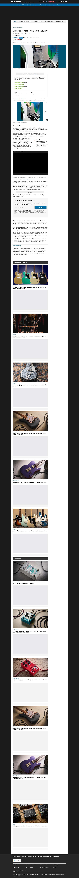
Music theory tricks (49, 21)
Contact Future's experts (31, 865)
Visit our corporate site (54, 856)
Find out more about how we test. (40, 100)
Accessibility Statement (44, 867)
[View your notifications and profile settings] (61, 2)
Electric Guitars (19, 27)
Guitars (23, 4)
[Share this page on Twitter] (15, 39)
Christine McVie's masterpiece (24, 21)
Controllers (29, 4)
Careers (54, 867)
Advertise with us (29, 867)
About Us (15, 865)
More (58, 4)
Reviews (20, 37)
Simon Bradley (27, 37)
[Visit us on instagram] (50, 1)
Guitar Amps (52, 4)
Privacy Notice (16, 211)
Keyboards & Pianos (43, 4)
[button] (65, 1)
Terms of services (28, 210)
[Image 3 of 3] (45, 111)
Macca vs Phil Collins (38, 21)
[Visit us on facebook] (46, 1)
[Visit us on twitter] (48, 1)
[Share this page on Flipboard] (19, 39)
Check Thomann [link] (18, 88)
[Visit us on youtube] (52, 1)
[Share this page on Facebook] (13, 39)
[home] (13, 4)
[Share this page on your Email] (21, 39)
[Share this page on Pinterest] (17, 39)
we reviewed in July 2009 (28, 179)
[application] (30, 163)
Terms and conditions (44, 865)
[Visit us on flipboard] (53, 1)
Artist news (17, 4)
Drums (35, 4)
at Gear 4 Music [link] (19, 82)
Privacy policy (55, 865)
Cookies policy (16, 867)
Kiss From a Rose (59, 21)
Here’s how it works (45, 42)
